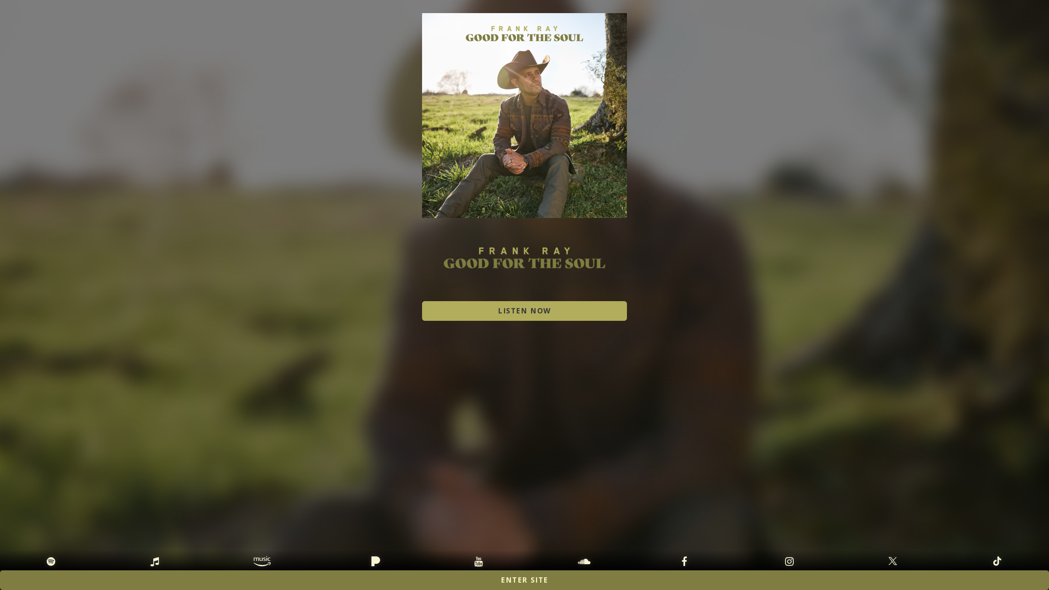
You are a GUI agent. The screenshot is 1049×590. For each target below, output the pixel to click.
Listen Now (524, 310)
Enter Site (524, 580)
